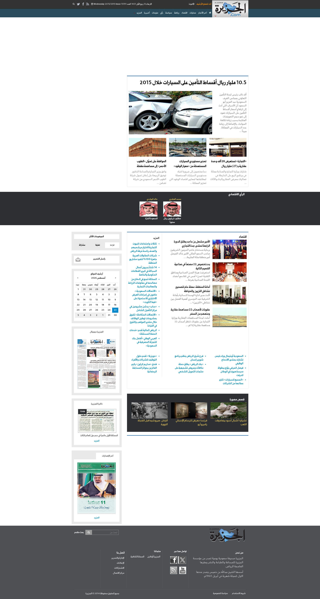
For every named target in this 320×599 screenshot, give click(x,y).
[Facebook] (83, 4)
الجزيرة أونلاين (153, 557)
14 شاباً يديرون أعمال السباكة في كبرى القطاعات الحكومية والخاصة (144, 271)
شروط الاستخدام (239, 593)
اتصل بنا (120, 553)
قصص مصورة (237, 399)
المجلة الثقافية (137, 557)
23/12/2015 (122, 4)
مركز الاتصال (118, 573)
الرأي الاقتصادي (236, 194)
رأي (161, 13)
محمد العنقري (175, 199)
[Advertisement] (160, 45)
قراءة (112, 245)
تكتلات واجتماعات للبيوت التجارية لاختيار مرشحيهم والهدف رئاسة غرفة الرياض (143, 247)
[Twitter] (78, 4)
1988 (82, 411)
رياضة (176, 13)
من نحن (239, 553)
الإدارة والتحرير (117, 558)
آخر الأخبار (202, 13)
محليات (193, 13)
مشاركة (82, 245)
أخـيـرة (147, 13)
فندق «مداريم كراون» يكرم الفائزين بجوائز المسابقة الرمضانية (144, 368)
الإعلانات (120, 563)
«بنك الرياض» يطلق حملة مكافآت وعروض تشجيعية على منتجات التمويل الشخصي (189, 368)
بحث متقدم (79, 532)
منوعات (155, 13)
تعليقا (97, 245)
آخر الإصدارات (107, 456)
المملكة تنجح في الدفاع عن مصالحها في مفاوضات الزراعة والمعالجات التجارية (142, 283)
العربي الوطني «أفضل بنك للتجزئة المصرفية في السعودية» (144, 342)
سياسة (168, 13)
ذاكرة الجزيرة (96, 404)
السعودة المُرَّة (151, 219)
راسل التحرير (99, 259)
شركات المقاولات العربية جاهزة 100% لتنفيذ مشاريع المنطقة (143, 259)
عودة (190, 4)
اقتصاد (184, 13)
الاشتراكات (119, 568)
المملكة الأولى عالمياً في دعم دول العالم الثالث (99, 435)
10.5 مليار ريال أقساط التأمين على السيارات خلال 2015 (193, 82)
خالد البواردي (152, 199)
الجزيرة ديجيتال (97, 332)
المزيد (139, 13)
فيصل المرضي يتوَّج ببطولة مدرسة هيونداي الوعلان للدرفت (230, 371)
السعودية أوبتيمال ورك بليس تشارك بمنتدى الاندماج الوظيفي (229, 360)
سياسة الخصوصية (220, 593)
